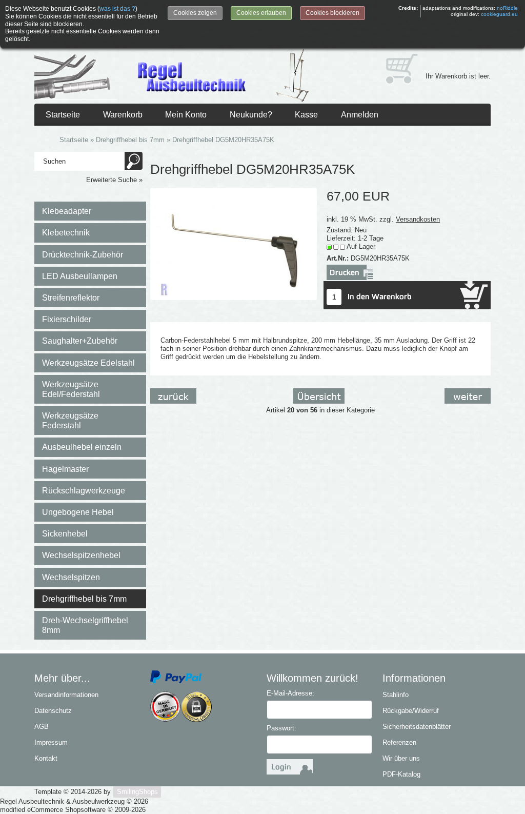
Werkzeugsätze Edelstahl (88, 363)
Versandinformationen (66, 695)
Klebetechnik (66, 232)
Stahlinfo (395, 695)
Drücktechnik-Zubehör (82, 254)
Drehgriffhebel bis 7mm (84, 598)
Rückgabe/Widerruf (410, 710)
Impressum (51, 742)
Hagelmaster (65, 469)
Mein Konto (186, 114)
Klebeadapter (66, 211)
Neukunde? (251, 114)
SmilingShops (137, 792)
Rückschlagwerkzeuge (83, 490)
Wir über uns (401, 758)
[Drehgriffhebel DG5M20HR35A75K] (233, 243)
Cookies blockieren (332, 12)
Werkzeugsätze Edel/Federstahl (71, 389)
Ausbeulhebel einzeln (82, 447)
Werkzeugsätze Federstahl (70, 420)
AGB (41, 726)
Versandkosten (418, 219)
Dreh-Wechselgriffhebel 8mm (85, 625)
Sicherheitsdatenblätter (416, 726)
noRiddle (507, 8)
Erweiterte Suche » (114, 180)
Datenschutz (53, 710)
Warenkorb (123, 114)
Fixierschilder (66, 319)
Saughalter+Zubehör (79, 340)
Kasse (306, 114)
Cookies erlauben (261, 12)
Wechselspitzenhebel (81, 555)
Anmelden (359, 114)
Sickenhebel (65, 533)
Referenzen (399, 742)
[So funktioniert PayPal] (175, 677)
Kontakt (45, 758)
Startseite (63, 114)
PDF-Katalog (401, 774)
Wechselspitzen (71, 577)
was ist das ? (117, 8)
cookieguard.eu (499, 14)
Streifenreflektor (70, 297)
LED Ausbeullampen (79, 276)
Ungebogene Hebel (78, 512)
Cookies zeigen (195, 12)
